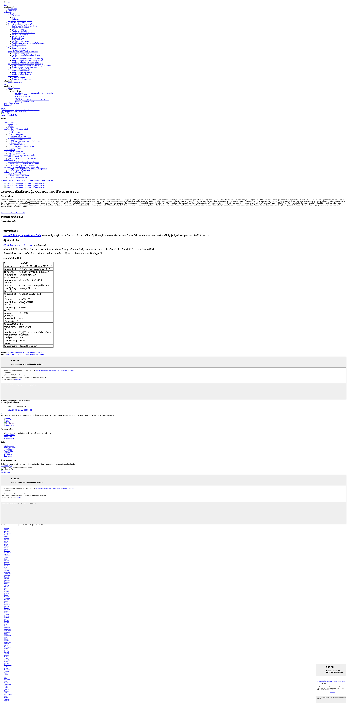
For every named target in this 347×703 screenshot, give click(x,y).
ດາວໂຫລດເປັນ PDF (19, 213)
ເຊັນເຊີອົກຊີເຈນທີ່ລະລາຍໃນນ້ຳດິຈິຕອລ (23, 33)
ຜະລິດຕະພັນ (8, 12)
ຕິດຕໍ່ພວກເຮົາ (8, 105)
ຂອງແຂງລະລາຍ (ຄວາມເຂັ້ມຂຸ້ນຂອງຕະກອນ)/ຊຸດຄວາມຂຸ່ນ (25, 64)
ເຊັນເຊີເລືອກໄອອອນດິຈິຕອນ (20, 34)
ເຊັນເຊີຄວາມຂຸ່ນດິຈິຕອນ (19, 45)
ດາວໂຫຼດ (7, 453)
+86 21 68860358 (9, 436)
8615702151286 (5, 472)
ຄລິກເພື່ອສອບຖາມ (6, 466)
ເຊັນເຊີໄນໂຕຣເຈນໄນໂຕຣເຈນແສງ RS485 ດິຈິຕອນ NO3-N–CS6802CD (25, 354)
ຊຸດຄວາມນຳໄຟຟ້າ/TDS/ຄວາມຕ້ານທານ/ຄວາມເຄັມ (23, 52)
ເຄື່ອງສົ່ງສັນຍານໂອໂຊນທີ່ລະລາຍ (21, 74)
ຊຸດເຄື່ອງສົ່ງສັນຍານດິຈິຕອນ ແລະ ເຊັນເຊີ (20, 24)
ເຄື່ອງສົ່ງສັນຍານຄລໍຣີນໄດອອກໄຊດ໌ (22, 72)
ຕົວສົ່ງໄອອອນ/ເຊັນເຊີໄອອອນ (20, 50)
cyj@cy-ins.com (9, 438)
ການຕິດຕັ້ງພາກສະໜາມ (15, 83)
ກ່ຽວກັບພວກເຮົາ (9, 446)
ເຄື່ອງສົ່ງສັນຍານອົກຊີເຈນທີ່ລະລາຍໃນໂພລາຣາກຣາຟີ (27, 60)
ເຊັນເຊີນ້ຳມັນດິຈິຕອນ (18, 36)
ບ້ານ (5, 5)
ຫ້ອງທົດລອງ (15, 19)
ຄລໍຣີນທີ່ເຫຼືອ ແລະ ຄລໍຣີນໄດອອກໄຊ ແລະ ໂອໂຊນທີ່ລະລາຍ (32, 100)
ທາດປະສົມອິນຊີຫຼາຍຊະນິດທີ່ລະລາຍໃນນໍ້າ (22, 235)
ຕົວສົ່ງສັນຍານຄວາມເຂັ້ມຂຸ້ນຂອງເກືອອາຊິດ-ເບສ (26, 55)
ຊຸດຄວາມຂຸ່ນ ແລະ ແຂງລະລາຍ (24, 101)
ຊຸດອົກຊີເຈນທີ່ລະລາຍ (14, 57)
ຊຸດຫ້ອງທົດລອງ (12, 14)
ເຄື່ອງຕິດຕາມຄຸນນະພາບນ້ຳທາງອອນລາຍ (20, 21)
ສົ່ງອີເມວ (3, 471)
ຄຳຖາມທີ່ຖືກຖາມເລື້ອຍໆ (11, 103)
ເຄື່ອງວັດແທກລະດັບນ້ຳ (18, 77)
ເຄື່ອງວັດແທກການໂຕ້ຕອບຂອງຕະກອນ (23, 79)
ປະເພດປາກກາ (16, 15)
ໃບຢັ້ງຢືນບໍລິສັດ (12, 10)
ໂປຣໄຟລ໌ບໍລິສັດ (12, 9)
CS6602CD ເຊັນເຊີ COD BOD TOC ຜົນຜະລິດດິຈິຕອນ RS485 (26, 352)
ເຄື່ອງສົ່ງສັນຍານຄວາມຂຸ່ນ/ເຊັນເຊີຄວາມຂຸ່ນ (24, 67)
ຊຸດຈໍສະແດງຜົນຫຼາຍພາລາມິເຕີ (17, 22)
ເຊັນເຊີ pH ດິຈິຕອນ (17, 40)
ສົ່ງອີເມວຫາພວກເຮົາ (7, 213)
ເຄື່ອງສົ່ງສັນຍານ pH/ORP (19, 48)
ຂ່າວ (5, 84)
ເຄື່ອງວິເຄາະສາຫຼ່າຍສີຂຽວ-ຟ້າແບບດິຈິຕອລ (24, 26)
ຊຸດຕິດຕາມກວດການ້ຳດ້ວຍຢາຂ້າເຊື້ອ (19, 69)
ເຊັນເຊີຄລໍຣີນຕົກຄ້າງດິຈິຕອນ (20, 41)
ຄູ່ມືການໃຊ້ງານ (8, 454)
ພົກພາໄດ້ (14, 17)
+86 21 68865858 (9, 435)
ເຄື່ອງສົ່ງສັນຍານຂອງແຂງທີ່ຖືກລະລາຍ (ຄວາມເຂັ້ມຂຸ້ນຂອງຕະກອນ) (31, 65)
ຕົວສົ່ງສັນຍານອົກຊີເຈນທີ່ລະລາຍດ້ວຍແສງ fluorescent (27, 58)
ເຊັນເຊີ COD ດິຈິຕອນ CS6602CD (20, 410)
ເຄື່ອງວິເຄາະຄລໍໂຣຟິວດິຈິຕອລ (20, 27)
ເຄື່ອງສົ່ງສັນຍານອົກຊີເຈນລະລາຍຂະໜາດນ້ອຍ (25, 62)
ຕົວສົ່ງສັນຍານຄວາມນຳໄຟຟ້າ (20, 53)
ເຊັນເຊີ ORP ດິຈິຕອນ (18, 38)
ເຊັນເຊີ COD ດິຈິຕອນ (18, 29)
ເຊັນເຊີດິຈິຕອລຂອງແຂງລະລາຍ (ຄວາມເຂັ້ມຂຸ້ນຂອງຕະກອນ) (29, 43)
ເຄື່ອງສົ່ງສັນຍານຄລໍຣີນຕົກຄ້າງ (21, 70)
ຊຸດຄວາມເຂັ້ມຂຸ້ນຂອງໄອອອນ (23, 96)
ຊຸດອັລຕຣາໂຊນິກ (13, 76)
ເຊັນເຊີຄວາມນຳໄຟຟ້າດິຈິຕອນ (20, 31)
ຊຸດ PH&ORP (19, 98)
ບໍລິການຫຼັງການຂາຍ (14, 88)
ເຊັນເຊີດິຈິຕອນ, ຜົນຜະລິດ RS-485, (18, 245)
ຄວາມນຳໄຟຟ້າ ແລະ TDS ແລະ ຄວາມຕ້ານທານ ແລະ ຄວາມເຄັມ (34, 93)
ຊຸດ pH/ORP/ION (13, 46)
